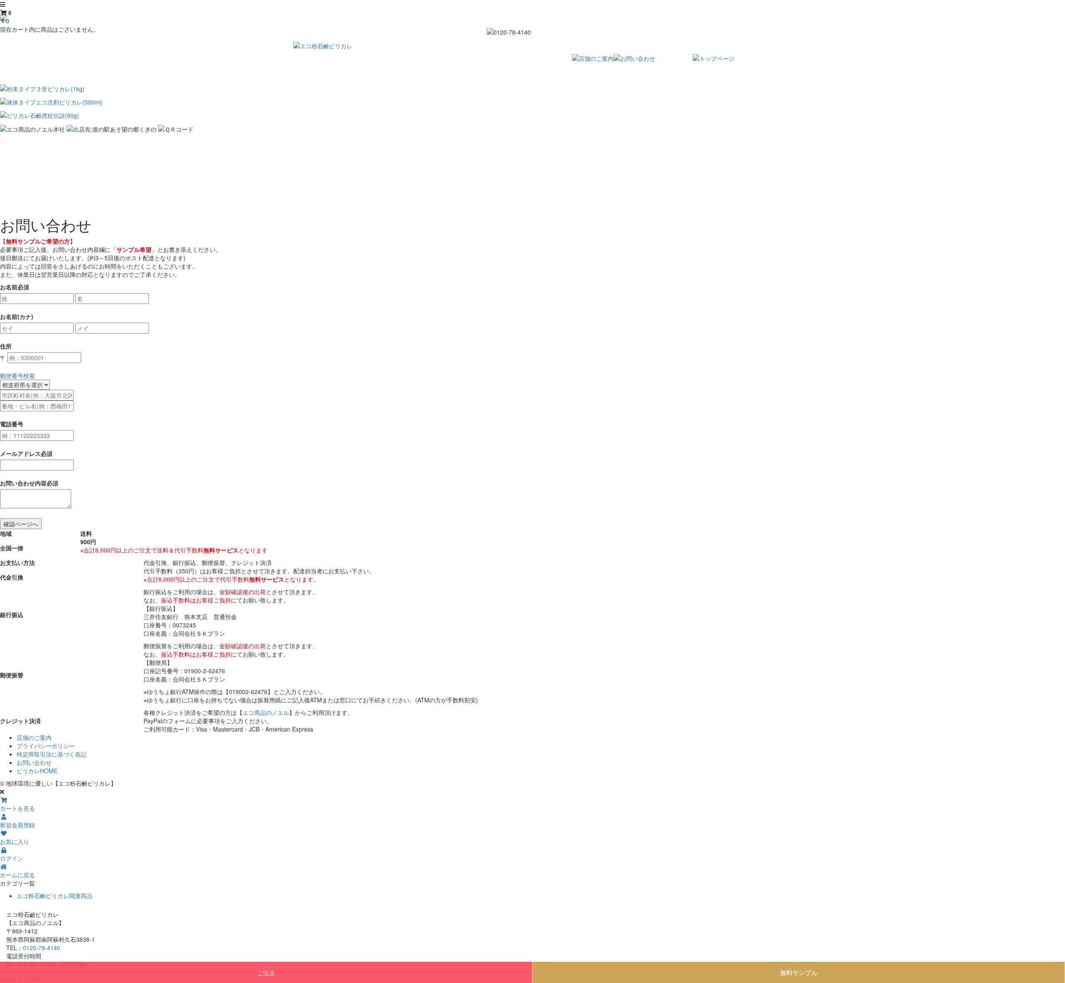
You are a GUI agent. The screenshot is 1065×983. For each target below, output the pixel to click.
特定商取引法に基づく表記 (52, 754)
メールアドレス (20, 453)
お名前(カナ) (16, 316)
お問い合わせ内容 (23, 483)
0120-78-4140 (41, 947)
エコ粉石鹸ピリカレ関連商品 (54, 895)
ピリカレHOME (37, 770)
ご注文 (266, 972)
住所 (6, 346)
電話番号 (11, 424)
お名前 (8, 287)
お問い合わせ (34, 762)
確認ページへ (20, 524)
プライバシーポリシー (46, 746)
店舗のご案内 (34, 737)
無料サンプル (798, 972)
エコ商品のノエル (266, 712)
